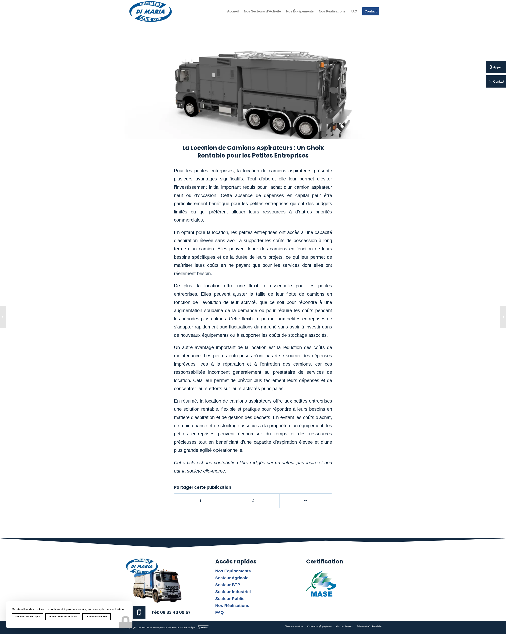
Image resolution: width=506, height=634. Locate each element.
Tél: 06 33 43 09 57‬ (171, 612)
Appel (497, 67)
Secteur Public (230, 598)
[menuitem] (233, 11)
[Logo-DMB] (151, 11)
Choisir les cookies (96, 616)
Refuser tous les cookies (63, 616)
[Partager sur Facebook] (200, 501)
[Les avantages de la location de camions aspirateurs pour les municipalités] (503, 317)
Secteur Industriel (233, 591)
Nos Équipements (233, 571)
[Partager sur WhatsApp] (253, 501)
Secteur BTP (227, 584)
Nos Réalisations (232, 605)
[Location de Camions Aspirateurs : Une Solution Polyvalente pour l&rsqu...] (3, 317)
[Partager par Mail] (305, 501)
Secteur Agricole (231, 578)
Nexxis (204, 627)
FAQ (219, 612)
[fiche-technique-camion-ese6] (253, 86)
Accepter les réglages (27, 616)
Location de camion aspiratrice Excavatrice (158, 627)
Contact (498, 81)
